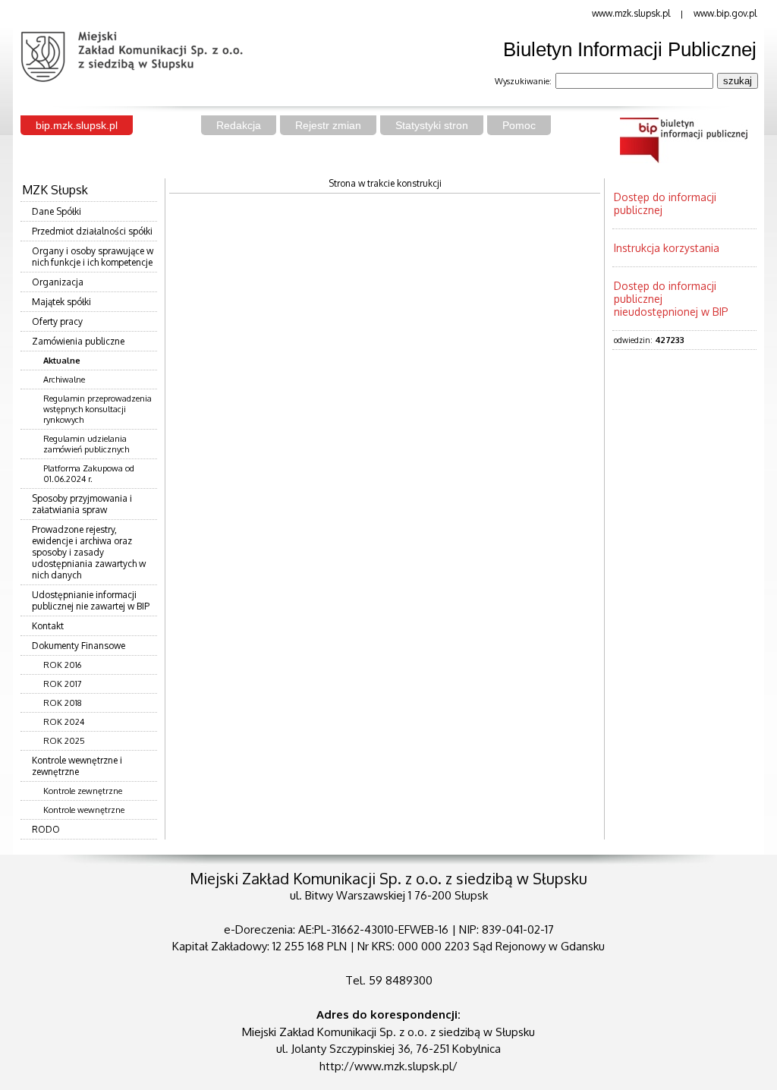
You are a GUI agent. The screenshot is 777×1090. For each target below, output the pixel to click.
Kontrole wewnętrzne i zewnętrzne (77, 765)
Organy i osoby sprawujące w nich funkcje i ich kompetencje (92, 256)
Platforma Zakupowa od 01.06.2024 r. (88, 473)
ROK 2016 (62, 665)
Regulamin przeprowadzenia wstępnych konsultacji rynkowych (97, 409)
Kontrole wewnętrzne (83, 810)
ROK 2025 (64, 741)
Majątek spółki (61, 301)
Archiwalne (64, 379)
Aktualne (61, 360)
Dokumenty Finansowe (78, 645)
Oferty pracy (57, 321)
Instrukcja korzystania (666, 247)
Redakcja (238, 125)
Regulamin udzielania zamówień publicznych (86, 444)
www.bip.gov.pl (725, 13)
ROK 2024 (63, 722)
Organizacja (57, 282)
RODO (46, 829)
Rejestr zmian (328, 125)
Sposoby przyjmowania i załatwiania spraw (82, 504)
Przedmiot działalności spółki (92, 231)
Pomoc (519, 125)
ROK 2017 (62, 684)
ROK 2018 (62, 703)
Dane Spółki (56, 211)
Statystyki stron (431, 125)
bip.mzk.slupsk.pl (77, 125)
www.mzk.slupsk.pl (631, 13)
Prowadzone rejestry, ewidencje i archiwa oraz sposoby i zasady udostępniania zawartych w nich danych (89, 552)
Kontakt (48, 626)
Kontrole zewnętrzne (82, 791)
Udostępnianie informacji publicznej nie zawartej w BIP (90, 600)
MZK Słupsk (55, 189)
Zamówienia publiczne (78, 341)
